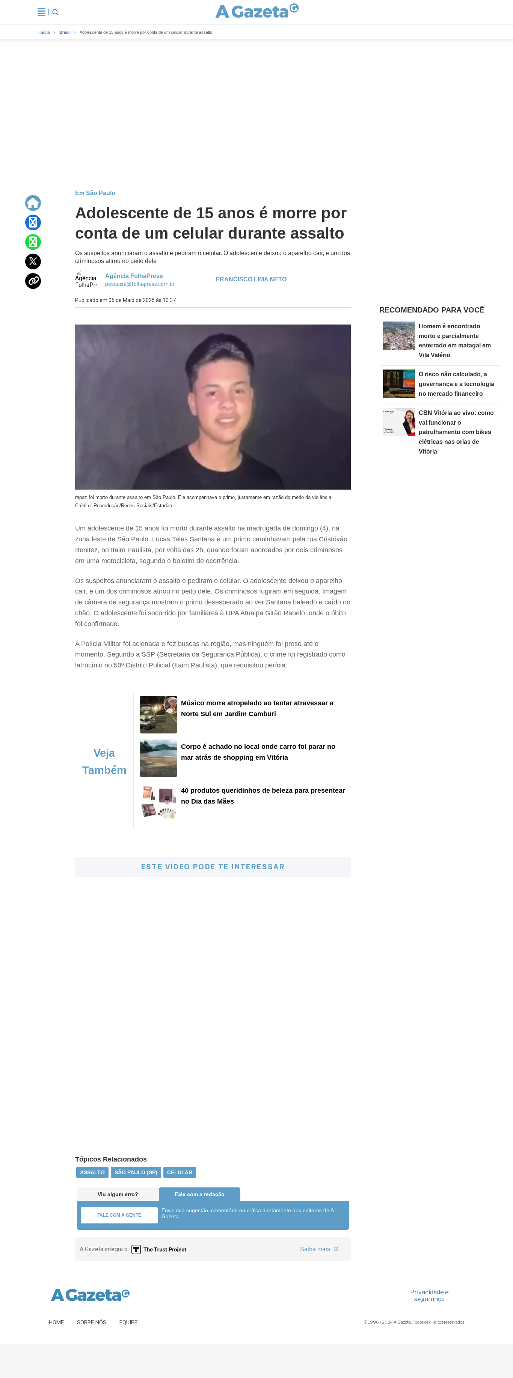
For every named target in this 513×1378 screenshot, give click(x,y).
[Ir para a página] (257, 12)
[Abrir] (41, 12)
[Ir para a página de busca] (55, 12)
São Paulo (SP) (136, 1172)
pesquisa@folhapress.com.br (140, 284)
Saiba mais (316, 1249)
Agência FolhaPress (134, 276)
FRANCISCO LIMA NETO (251, 279)
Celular (179, 1172)
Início (44, 32)
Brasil (65, 32)
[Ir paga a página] (33, 203)
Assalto (92, 1172)
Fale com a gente (119, 1215)
